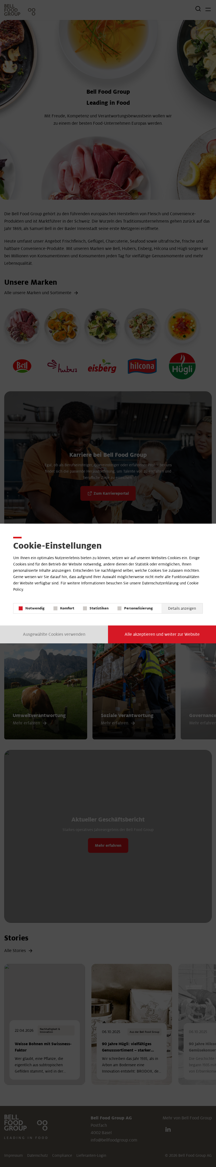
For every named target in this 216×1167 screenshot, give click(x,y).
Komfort (67, 608)
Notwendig (35, 608)
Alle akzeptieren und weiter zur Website (162, 634)
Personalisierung (138, 608)
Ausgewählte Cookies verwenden (54, 634)
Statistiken (99, 608)
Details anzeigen (182, 608)
